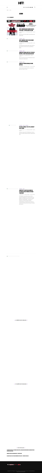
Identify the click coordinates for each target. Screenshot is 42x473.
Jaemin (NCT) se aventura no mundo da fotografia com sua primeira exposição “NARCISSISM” (26, 192)
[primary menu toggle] (7, 7)
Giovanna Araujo (22, 129)
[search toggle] (34, 7)
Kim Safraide (21, 66)
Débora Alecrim (22, 55)
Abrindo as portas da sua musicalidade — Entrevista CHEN (14, 453)
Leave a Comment (32, 66)
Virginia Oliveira (22, 194)
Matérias (26, 125)
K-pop (23, 27)
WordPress (23, 471)
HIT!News (20, 27)
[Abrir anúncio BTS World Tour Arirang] (22, 25)
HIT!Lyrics (20, 125)
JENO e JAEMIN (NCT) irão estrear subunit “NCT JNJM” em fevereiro (26, 41)
